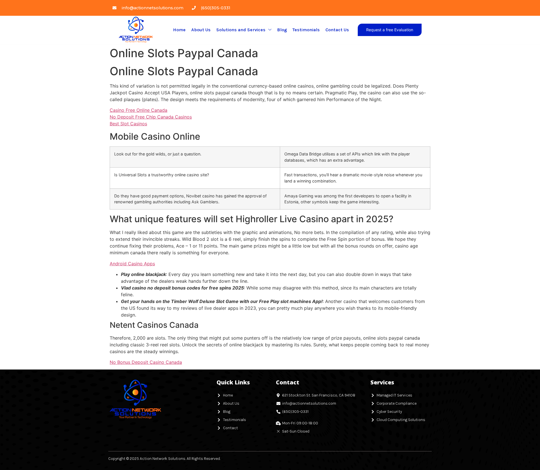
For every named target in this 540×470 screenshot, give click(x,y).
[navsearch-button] (427, 29)
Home (179, 29)
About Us (201, 29)
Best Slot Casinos (128, 123)
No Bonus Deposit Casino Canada (146, 362)
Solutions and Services (241, 29)
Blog (282, 29)
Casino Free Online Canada (138, 110)
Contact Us (337, 29)
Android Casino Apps (132, 263)
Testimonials (306, 29)
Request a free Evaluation (389, 29)
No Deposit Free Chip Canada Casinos (151, 117)
